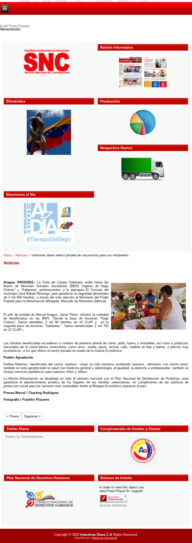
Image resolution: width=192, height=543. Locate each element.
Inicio (7, 255)
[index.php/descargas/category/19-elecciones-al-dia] (49, 244)
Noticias (21, 255)
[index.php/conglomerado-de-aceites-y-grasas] (143, 464)
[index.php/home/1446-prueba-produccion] (143, 134)
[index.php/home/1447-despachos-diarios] (143, 180)
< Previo (13, 416)
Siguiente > (32, 416)
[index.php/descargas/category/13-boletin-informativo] (143, 87)
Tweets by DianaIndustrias (24, 437)
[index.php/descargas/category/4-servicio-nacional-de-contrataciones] (49, 74)
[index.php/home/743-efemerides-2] (49, 154)
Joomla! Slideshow (112, 505)
